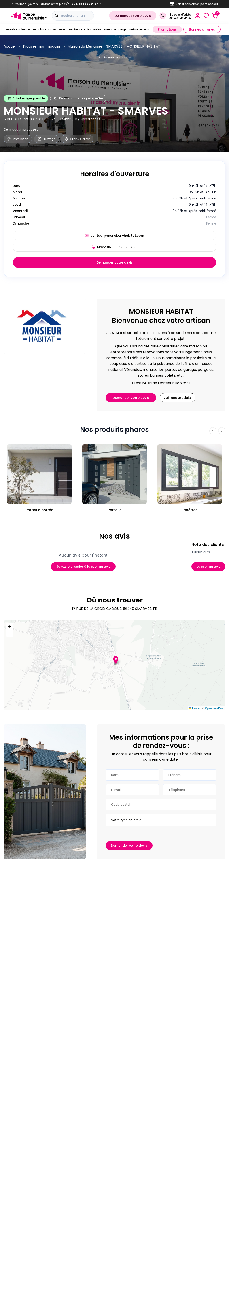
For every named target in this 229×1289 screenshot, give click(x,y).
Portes (63, 29)
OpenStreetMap (214, 708)
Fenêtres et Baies (80, 29)
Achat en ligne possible (29, 98)
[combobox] (161, 820)
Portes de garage (115, 29)
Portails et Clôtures (18, 29)
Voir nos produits (177, 397)
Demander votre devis (114, 262)
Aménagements (139, 29)
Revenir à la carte (117, 57)
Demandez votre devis (132, 15)
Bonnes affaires (202, 29)
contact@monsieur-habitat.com (117, 235)
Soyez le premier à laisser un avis (83, 566)
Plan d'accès (90, 119)
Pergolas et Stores (44, 29)
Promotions (167, 29)
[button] (116, 660)
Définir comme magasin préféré (81, 98)
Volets (97, 29)
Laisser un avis (208, 566)
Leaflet (195, 708)
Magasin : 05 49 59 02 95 (117, 247)
